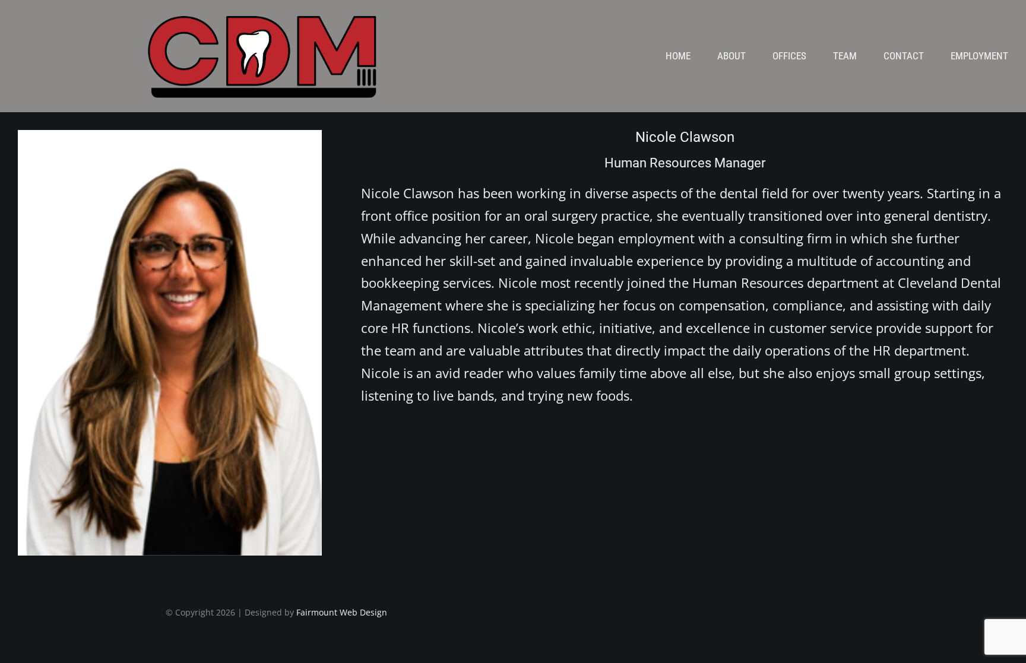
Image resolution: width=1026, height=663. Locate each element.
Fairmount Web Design (341, 612)
